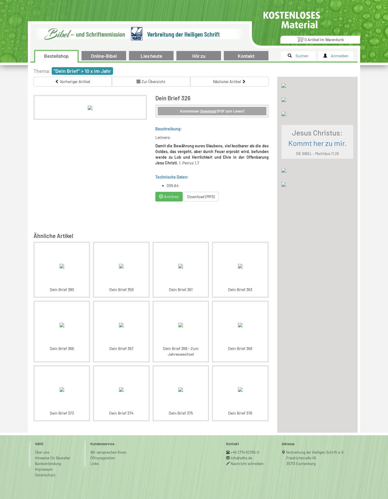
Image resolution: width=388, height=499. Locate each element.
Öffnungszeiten (102, 458)
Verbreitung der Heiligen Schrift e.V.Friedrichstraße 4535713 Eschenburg (315, 458)
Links (94, 463)
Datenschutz (45, 475)
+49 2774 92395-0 (245, 452)
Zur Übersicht (153, 81)
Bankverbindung (48, 463)
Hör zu (198, 56)
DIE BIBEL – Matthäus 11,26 (317, 153)
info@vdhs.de (241, 458)
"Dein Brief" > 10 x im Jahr (82, 71)
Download (208, 111)
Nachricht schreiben (247, 463)
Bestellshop (56, 56)
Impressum (44, 469)
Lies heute (151, 56)
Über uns (42, 452)
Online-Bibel (104, 56)
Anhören (171, 196)
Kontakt (246, 56)
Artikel (324, 39)
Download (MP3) (201, 196)
